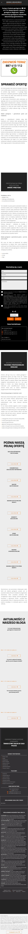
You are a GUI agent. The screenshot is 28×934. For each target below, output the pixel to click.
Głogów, (7, 819)
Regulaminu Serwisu (22, 291)
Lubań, (7, 818)
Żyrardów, (7, 840)
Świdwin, (19, 820)
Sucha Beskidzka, (12, 833)
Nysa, (4, 866)
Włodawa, (21, 861)
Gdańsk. (16, 831)
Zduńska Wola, (7, 839)
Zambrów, (19, 883)
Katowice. (12, 853)
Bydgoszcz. (24, 878)
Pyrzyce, (4, 822)
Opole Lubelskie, (15, 863)
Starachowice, (13, 869)
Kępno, (10, 854)
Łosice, (8, 844)
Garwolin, (2, 845)
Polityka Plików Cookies (7, 891)
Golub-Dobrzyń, (17, 875)
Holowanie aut (5, 765)
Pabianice (10, 836)
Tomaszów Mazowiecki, (7, 837)
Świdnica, (8, 816)
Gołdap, (12, 872)
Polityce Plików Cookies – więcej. (17, 929)
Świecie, (10, 878)
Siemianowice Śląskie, (9, 849)
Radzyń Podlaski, (17, 861)
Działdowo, (22, 872)
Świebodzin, (17, 824)
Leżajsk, (4, 882)
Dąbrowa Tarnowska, (10, 835)
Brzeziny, (5, 836)
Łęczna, (23, 862)
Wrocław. (12, 819)
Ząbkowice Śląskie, (4, 816)
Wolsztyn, (18, 857)
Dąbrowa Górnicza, (12, 850)
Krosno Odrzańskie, (19, 825)
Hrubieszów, (5, 862)
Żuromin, (13, 840)
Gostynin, (25, 844)
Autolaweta (5, 774)
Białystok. (2, 886)
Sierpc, (11, 841)
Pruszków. (14, 846)
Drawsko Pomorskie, (10, 823)
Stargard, (25, 820)
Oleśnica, (22, 815)
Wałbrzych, (18, 816)
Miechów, (10, 832)
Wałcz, (17, 820)
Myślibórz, (9, 822)
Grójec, (16, 844)
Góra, (21, 816)
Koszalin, (12, 822)
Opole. (15, 866)
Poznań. (2, 859)
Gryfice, (2, 823)
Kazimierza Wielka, (4, 869)
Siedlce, (13, 841)
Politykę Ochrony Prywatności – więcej (19, 922)
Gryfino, (24, 822)
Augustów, (16, 883)
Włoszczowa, (9, 867)
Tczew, (18, 829)
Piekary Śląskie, (3, 852)
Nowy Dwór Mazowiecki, (14, 842)
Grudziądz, (15, 878)
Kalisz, (23, 858)
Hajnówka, (17, 884)
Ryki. (21, 863)
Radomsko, (2, 837)
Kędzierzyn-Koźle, (22, 865)
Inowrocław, (15, 876)
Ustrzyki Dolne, (9, 879)
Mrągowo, (17, 871)
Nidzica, (14, 871)
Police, (7, 822)
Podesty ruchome (6, 763)
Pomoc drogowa (6, 761)
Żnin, (2, 878)
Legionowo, (20, 845)
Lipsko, (10, 844)
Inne (13, 891)
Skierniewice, (11, 839)
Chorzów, (17, 849)
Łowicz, (19, 839)
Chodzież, (21, 857)
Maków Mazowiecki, (4, 844)
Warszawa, (24, 845)
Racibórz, (24, 848)
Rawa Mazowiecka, (23, 839)
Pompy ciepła (5, 757)
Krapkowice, (14, 865)
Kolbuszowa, (12, 880)
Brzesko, (14, 835)
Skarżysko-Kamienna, (18, 869)
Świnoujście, (11, 820)
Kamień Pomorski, (20, 822)
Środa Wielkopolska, (18, 858)
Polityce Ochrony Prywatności (8, 296)
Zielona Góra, (13, 824)
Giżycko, (18, 872)
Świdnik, (2, 863)
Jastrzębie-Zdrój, (3, 850)
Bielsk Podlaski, (21, 884)
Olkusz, (2, 835)
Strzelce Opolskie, (7, 865)
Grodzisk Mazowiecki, (20, 844)
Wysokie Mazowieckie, (4, 884)
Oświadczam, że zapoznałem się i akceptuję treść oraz (15, 292)
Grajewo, (13, 883)
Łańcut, (16, 880)
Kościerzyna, (6, 831)
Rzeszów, (24, 880)
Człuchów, (2, 831)
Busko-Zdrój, (9, 869)
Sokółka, (25, 884)
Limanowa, (6, 833)
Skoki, (2, 803)
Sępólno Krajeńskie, (6, 878)
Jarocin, (8, 854)
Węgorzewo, (9, 872)
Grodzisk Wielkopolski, (23, 856)
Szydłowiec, (22, 840)
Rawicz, (15, 857)
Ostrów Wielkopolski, (18, 854)
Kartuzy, (12, 828)
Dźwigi (4, 758)
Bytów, (2, 829)
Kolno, (15, 884)
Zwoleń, (10, 840)
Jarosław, (23, 879)
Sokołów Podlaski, (3, 841)
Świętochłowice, (3, 849)
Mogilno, (18, 876)
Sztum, (20, 829)
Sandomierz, (16, 867)
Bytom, (18, 852)
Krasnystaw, (9, 862)
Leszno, (5, 857)
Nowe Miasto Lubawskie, (7, 874)
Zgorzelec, (19, 818)
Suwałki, (6, 883)
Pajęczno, (14, 837)
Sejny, (9, 883)
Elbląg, (17, 874)
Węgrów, (19, 840)
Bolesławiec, (23, 818)
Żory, (23, 849)
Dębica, (2, 882)
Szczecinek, (22, 820)
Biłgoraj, (24, 861)
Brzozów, (13, 879)
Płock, (12, 845)
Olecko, (16, 872)
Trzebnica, (10, 815)
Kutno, (14, 839)
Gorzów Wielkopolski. (4, 827)
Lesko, (21, 879)
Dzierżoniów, (14, 816)
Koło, (7, 856)
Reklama (23, 891)
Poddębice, (17, 837)
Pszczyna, (7, 848)
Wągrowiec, (4, 858)
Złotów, (7, 858)
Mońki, (11, 883)
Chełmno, (14, 875)
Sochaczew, (8, 841)
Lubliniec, (12, 852)
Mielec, (7, 882)
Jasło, (15, 879)
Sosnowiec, (5, 853)
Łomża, (13, 884)
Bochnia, (23, 832)
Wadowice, (20, 833)
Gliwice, (2, 853)
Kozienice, (12, 844)
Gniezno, (5, 856)
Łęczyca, (16, 839)
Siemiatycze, (10, 884)
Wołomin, (4, 846)
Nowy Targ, (17, 833)
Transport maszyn (6, 768)
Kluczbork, (17, 865)
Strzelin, (17, 815)
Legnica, (10, 819)
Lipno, (9, 876)
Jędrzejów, (24, 867)
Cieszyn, (13, 848)
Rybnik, (25, 849)
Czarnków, (24, 857)
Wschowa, (6, 824)
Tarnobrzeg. (16, 882)
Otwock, (17, 845)
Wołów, (8, 815)
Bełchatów (23, 836)
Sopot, (11, 831)
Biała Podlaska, (9, 861)
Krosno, (17, 879)
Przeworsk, (9, 880)
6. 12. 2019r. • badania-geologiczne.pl (9, 650)
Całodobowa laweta (6, 766)
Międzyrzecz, (14, 825)
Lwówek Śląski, (3, 818)
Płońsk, (25, 841)
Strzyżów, (21, 880)
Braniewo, (14, 874)
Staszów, (12, 867)
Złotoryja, (23, 816)
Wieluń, (23, 837)
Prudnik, (2, 866)
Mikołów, (24, 850)
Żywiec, (5, 848)
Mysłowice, (14, 849)
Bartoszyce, (5, 872)
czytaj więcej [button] (13, 656)
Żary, (8, 824)
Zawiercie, (16, 850)
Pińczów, (19, 867)
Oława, (20, 815)
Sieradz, (20, 837)
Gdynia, (13, 831)
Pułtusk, (15, 841)
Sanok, (19, 879)
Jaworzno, (7, 850)
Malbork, (9, 829)
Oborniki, (9, 858)
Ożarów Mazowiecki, (9, 846)
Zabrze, (24, 852)
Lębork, (4, 829)
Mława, (19, 842)
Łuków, (12, 863)
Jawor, (13, 818)
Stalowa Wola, (12, 882)
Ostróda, (2, 874)
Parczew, (13, 861)
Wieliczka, (13, 832)
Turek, (13, 856)
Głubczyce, (10, 866)
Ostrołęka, (8, 842)
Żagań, (10, 824)
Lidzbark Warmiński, (22, 871)
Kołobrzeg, (15, 822)
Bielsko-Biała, (21, 852)
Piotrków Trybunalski (15, 836)
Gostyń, (19, 856)
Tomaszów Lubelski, (14, 862)
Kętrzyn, (2, 872)
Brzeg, (13, 866)
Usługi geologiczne (6, 775)
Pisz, (14, 872)
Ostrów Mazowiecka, (4, 842)
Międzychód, (8, 857)
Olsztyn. (19, 874)
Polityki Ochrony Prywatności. (8, 293)
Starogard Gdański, (14, 829)
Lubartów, (20, 862)
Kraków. (19, 835)
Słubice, (8, 825)
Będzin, (19, 850)
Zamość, (18, 862)
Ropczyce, (18, 880)
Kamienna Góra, (10, 818)
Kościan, (2, 857)
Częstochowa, (9, 853)
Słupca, (11, 856)
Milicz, (25, 815)
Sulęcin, (20, 824)
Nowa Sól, (10, 825)
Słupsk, (9, 831)
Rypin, (21, 875)
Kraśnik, (10, 863)
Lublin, (6, 861)
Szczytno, (11, 871)
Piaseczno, (14, 845)
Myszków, (16, 848)
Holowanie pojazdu (6, 780)
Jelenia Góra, (16, 818)
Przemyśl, (5, 880)
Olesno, (11, 865)
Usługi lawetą (5, 760)
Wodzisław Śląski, (20, 848)
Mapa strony (18, 891)
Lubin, (5, 819)
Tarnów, (17, 835)
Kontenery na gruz (6, 778)
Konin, (9, 856)
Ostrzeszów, (23, 854)
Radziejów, (11, 876)
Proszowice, (17, 832)
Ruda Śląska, (21, 849)
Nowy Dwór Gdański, (16, 828)
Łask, (12, 837)
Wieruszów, (3, 839)
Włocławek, (19, 878)
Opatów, (22, 867)
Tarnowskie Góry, (8, 852)
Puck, (20, 828)
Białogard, (17, 823)
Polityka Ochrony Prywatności (17, 890)
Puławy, (19, 863)
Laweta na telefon (6, 777)
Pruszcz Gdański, (8, 828)
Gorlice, (9, 833)
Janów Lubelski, (6, 863)
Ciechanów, (5, 845)
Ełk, (20, 872)
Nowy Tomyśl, (12, 857)
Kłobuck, (15, 852)
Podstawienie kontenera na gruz (9, 782)
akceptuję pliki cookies (13, 932)
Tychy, (21, 850)
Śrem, (21, 858)
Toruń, (22, 878)
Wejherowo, (23, 828)
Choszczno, (14, 823)
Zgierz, (8, 836)
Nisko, (9, 882)
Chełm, (2, 862)
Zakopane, (7, 832)
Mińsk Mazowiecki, (23, 842)
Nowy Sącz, (2, 833)
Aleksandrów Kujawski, (4, 876)
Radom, (2, 846)
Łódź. (26, 836)
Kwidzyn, (7, 829)
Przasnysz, (21, 841)
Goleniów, (4, 823)
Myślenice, (20, 832)
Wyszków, (16, 840)
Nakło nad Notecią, (22, 876)
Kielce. (12, 870)
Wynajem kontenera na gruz (8, 783)
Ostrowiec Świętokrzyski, (5, 870)
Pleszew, (2, 856)
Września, (15, 856)
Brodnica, (11, 875)
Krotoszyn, (13, 854)
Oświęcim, (23, 833)
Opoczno (20, 836)
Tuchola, (12, 878)
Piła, (1, 858)
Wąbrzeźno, (24, 875)
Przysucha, (18, 841)
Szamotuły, (12, 858)
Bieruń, (11, 848)
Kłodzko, (11, 816)
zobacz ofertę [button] (13, 464)
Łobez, (14, 820)
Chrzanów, (5, 835)
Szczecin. (20, 823)
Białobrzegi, (9, 845)
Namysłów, (7, 866)
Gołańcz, (4, 803)
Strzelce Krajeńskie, (4, 825)
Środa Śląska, (14, 815)
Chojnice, (22, 829)
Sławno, (2, 822)
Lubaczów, (2, 880)
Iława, (12, 874)
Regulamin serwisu (7, 890)
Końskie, (10, 870)
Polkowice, (2, 819)
